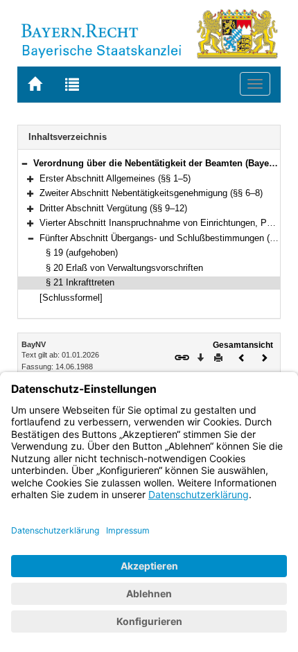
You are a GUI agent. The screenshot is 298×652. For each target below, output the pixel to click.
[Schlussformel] (71, 297)
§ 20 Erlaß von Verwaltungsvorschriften (124, 268)
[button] (24, 163)
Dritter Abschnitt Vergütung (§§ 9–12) (113, 208)
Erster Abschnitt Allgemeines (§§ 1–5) (115, 178)
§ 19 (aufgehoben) (82, 252)
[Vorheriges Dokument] (242, 356)
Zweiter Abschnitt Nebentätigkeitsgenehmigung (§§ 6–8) (151, 193)
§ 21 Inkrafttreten (80, 282)
